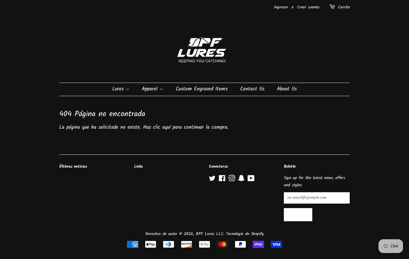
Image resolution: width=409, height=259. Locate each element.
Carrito (344, 7)
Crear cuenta (308, 7)
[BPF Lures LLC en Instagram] (231, 179)
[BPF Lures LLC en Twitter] (212, 179)
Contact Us (252, 89)
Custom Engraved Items (202, 89)
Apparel (151, 89)
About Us (287, 89)
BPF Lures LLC (209, 234)
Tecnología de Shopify (245, 234)
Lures (119, 89)
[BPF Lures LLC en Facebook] (222, 179)
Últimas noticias (73, 166)
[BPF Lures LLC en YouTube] (251, 179)
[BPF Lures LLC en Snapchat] (241, 179)
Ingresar (281, 7)
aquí (166, 127)
